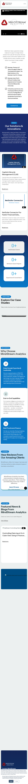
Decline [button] (16, 781)
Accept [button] (11, 781)
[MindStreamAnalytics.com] (7, 3)
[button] (14, 22)
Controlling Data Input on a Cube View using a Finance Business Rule (13, 535)
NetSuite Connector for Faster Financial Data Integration (11, 214)
